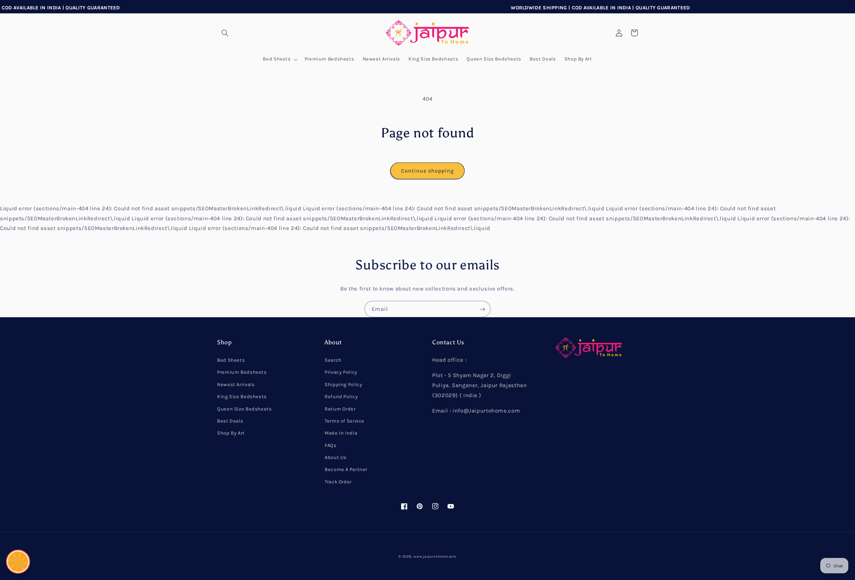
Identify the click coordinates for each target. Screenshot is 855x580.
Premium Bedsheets (242, 372)
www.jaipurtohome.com (435, 556)
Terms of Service (344, 421)
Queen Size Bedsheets (244, 409)
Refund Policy (341, 396)
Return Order (340, 409)
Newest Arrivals (235, 384)
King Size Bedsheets (242, 396)
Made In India (341, 433)
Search (333, 360)
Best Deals (230, 421)
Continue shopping (427, 171)
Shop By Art (231, 433)
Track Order (338, 482)
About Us (336, 457)
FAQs (331, 445)
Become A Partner (346, 469)
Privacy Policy (341, 372)
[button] (224, 32)
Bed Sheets (231, 360)
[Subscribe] (482, 309)
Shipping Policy (343, 384)
